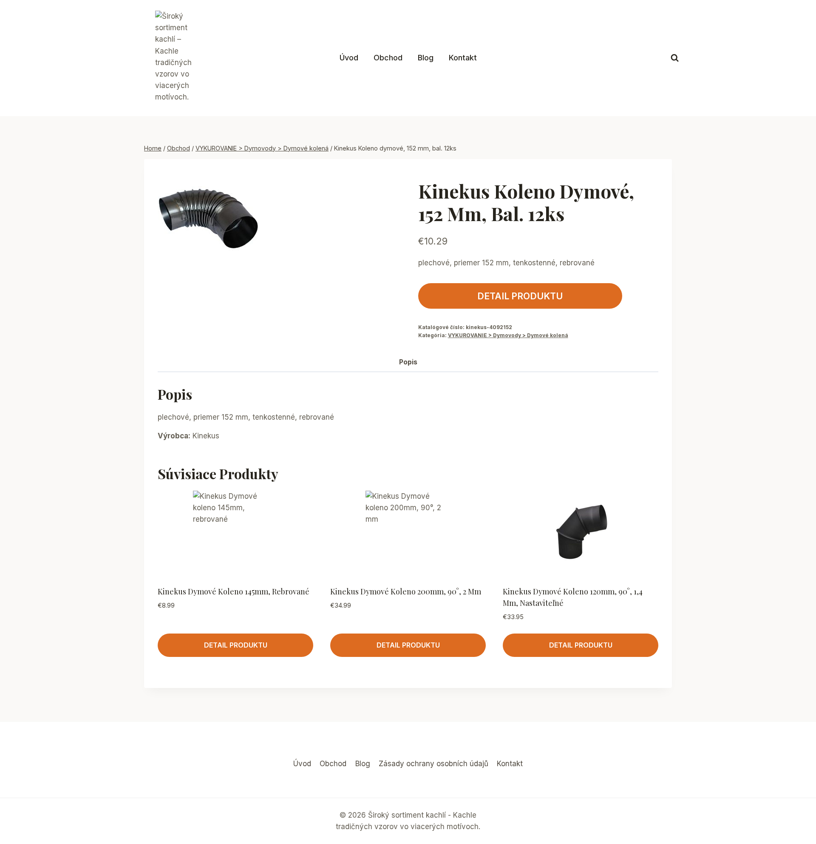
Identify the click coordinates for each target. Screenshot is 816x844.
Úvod (349, 57)
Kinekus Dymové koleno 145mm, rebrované (233, 591)
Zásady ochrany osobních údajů (433, 763)
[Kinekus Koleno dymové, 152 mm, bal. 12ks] (208, 223)
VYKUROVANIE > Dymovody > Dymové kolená (508, 335)
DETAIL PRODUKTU (520, 295)
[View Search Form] (674, 58)
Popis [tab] (408, 362)
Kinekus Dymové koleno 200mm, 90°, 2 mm (405, 591)
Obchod (388, 57)
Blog (426, 57)
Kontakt (463, 57)
